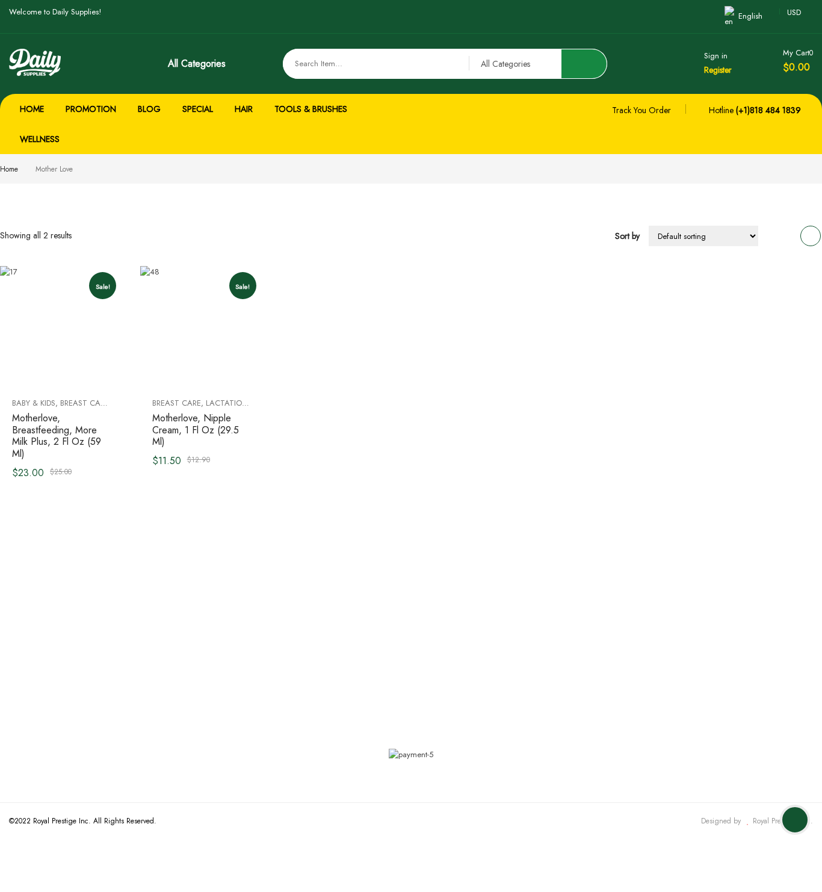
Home (9, 169)
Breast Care (84, 403)
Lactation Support (244, 403)
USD (794, 12)
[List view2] (787, 236)
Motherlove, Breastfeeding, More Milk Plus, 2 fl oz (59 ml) (56, 435)
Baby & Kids (33, 403)
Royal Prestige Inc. (782, 821)
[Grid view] (810, 236)
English (750, 16)
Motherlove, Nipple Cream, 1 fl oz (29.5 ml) (195, 430)
